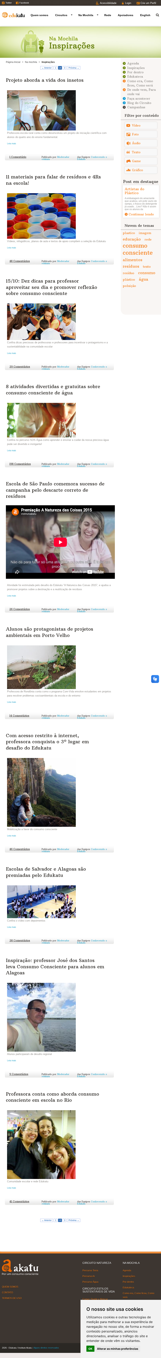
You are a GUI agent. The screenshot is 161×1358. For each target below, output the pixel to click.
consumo (146, 272)
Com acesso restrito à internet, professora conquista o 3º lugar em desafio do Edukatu (47, 741)
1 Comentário (17, 157)
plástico (129, 279)
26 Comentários (19, 609)
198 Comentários (20, 464)
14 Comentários (19, 715)
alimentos (132, 259)
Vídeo (136, 125)
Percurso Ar (88, 1276)
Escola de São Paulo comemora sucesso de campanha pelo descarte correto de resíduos (55, 490)
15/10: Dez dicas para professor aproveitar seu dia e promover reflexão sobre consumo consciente (51, 287)
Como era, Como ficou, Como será (138, 1295)
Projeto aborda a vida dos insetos (45, 80)
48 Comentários (19, 261)
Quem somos (39, 15)
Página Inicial (13, 62)
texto (147, 266)
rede (148, 239)
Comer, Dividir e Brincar (95, 1299)
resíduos (131, 266)
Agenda (133, 63)
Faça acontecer (138, 98)
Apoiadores (125, 15)
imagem (145, 233)
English (145, 15)
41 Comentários (19, 1201)
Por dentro (135, 72)
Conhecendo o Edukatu (92, 158)
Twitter (8, 3)
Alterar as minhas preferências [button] (117, 1348)
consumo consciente (138, 249)
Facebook (24, 3)
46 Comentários (19, 849)
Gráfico (137, 170)
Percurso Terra (90, 1270)
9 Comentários (18, 1074)
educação (132, 239)
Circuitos (61, 15)
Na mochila (31, 62)
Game (136, 161)
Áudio (136, 143)
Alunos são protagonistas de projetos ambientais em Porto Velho (49, 632)
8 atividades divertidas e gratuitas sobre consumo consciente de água (53, 389)
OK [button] (90, 1348)
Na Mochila (85, 15)
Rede (107, 15)
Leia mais (11, 143)
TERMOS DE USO (12, 1298)
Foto (135, 134)
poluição (129, 286)
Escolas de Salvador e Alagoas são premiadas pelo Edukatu (46, 872)
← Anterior (47, 68)
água (143, 279)
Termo (155, 14)
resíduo (128, 273)
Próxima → (74, 68)
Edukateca (135, 76)
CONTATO (7, 1292)
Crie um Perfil (148, 3)
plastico (129, 233)
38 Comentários (19, 940)
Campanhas (136, 107)
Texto (136, 152)
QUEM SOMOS (10, 1286)
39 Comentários (19, 366)
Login (128, 3)
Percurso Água (90, 1282)
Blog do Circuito (139, 103)
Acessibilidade (108, 3)
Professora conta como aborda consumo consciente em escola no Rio (52, 1097)
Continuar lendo (141, 214)
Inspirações (136, 68)
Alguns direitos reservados (46, 1348)
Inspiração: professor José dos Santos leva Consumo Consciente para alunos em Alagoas (55, 966)
